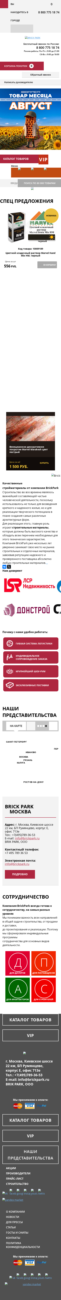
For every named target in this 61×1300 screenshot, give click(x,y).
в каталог (30, 395)
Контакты (13, 1238)
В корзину (49, 264)
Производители (18, 1173)
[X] (9, 567)
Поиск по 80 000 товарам (39, 183)
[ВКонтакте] (4, 567)
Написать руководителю (18, 82)
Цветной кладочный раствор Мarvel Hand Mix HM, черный (30, 254)
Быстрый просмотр (30, 239)
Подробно (20, 874)
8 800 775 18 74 (48, 12)
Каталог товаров (30, 1019)
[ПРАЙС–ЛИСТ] (49, 177)
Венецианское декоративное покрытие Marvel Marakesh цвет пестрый (28, 449)
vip (43, 159)
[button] (17, 757)
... (47, 563)
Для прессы (14, 1222)
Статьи (11, 1227)
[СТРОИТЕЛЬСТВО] (36, 197)
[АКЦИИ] (23, 177)
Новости (12, 1217)
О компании (15, 1211)
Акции (11, 1168)
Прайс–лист (14, 1178)
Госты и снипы (17, 1232)
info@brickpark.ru (27, 838)
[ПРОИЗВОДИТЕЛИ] (36, 177)
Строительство (17, 1184)
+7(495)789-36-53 (23, 835)
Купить (44, 462)
